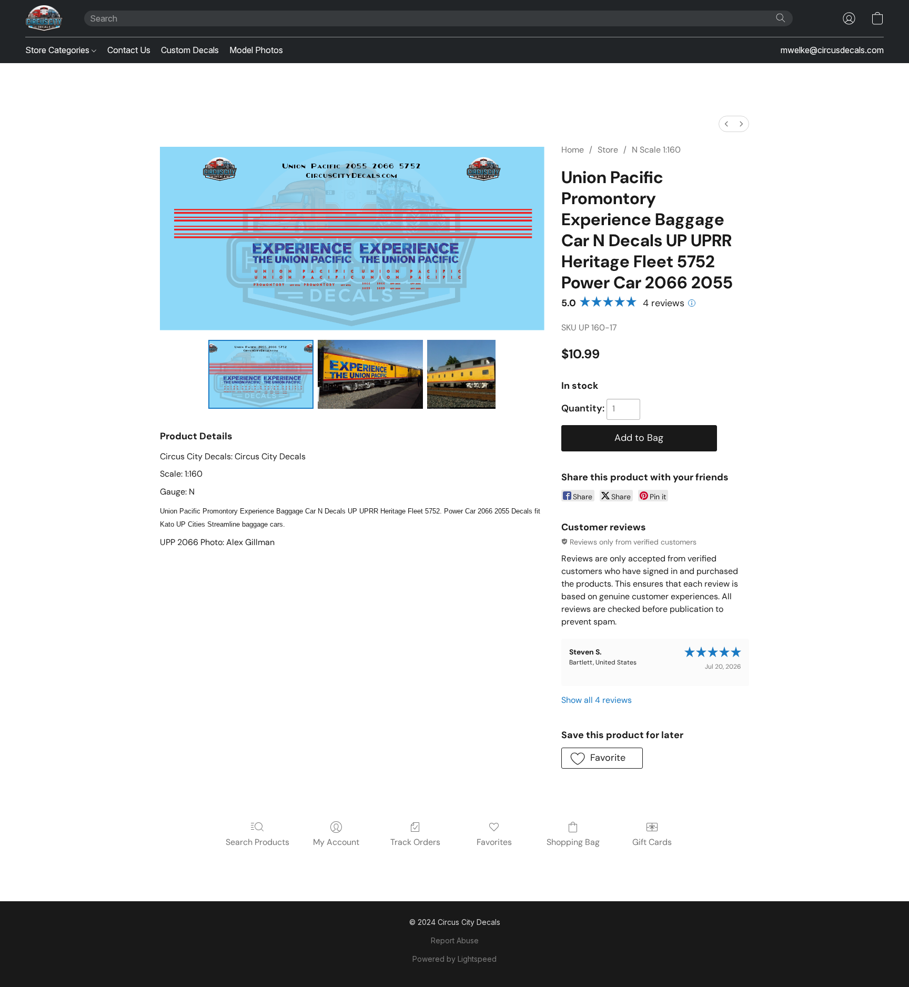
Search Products (257, 842)
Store (608, 149)
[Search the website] (781, 18)
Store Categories (58, 50)
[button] (44, 18)
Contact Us (128, 50)
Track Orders (415, 842)
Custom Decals (190, 50)
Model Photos (256, 50)
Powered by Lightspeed (454, 958)
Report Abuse (455, 940)
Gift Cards (652, 842)
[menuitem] (726, 124)
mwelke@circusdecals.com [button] (832, 50)
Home (572, 149)
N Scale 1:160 (656, 149)
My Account (336, 842)
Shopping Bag (573, 842)
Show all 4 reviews (596, 700)
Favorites (494, 842)
